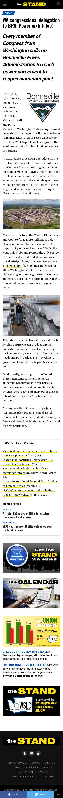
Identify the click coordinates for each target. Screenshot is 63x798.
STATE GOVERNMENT (26, 767)
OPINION (47, 767)
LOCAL (35, 762)
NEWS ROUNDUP (18, 762)
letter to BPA (13, 266)
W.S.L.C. (43, 772)
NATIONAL (49, 762)
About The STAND (24, 776)
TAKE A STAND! (26, 772)
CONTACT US (46, 776)
